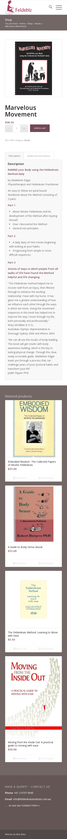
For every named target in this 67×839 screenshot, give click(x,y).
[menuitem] (48, 7)
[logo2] (28, 7)
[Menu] (57, 7)
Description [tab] (14, 156)
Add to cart (40, 128)
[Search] (48, 7)
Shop (8, 20)
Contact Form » (30, 805)
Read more (21, 477)
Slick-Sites (21, 834)
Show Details (46, 477)
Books (27, 140)
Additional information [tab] (38, 156)
